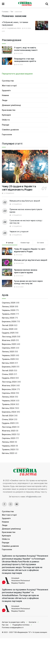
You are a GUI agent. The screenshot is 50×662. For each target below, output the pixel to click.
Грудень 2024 (8, 378)
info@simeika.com (33, 496)
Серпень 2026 (8, 303)
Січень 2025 (7, 374)
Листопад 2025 (9, 336)
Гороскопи (7, 134)
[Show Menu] (3, 4)
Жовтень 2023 (8, 431)
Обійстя (6, 120)
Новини (5, 95)
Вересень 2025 (9, 344)
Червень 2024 (8, 400)
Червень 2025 (8, 355)
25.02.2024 (27, 28)
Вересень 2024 (9, 389)
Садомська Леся (14, 28)
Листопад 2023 (9, 427)
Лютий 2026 (7, 325)
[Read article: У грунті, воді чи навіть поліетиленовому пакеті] (7, 50)
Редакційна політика (21, 625)
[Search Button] (47, 4)
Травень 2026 (8, 314)
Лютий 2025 (7, 370)
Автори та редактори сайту (13, 622)
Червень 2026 (8, 310)
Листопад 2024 (9, 382)
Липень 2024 (8, 397)
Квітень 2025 (8, 363)
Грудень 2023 (8, 423)
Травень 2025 (8, 359)
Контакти (32, 622)
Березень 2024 (9, 412)
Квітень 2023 (8, 453)
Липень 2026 (8, 306)
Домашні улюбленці (11, 105)
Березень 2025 (9, 367)
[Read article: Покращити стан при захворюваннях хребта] (7, 61)
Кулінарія (6, 115)
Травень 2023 (8, 449)
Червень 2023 (8, 446)
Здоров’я (6, 90)
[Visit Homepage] (25, 3)
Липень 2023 (8, 442)
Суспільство (8, 81)
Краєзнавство (8, 110)
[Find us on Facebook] (4, 504)
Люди (4, 100)
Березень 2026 (9, 321)
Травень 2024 (8, 404)
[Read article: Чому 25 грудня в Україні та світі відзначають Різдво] (25, 166)
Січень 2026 (7, 329)
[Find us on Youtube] (16, 504)
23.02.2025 (19, 64)
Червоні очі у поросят (19, 231)
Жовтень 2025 (8, 340)
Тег (11, 12)
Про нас (5, 625)
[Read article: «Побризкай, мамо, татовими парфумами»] (41, 25)
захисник (18, 12)
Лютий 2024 (7, 415)
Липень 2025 (8, 351)
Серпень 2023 (8, 438)
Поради (5, 125)
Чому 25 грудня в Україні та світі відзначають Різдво (19, 188)
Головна (5, 12)
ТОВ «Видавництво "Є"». (22, 632)
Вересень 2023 (9, 434)
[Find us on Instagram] (10, 504)
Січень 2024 (7, 419)
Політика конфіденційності (12, 627)
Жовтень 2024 (9, 385)
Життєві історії (9, 85)
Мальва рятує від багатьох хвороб (25, 201)
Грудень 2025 (8, 333)
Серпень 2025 (8, 348)
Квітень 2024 (8, 408)
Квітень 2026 (8, 318)
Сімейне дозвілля (10, 130)
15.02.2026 (19, 53)
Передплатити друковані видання (17, 74)
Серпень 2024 (8, 393)
